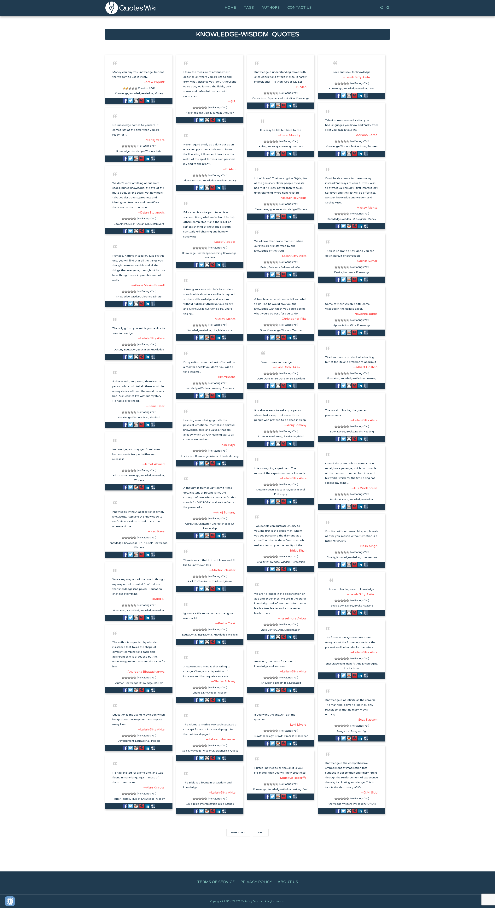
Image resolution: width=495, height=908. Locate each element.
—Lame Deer (155, 406)
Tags (249, 7)
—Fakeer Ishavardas (221, 739)
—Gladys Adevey (223, 681)
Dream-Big (281, 682)
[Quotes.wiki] (130, 7)
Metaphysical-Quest (225, 750)
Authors (270, 7)
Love (372, 88)
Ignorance (276, 209)
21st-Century (269, 629)
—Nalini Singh (367, 546)
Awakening (275, 436)
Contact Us (299, 7)
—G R (232, 101)
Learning (371, 378)
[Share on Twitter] (130, 100)
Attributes (191, 523)
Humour (343, 499)
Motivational (358, 146)
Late (158, 151)
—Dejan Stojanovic (151, 212)
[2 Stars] (127, 88)
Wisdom (139, 480)
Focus (228, 581)
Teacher (297, 330)
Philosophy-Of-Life (364, 803)
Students (228, 388)
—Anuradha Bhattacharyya (145, 672)
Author (119, 683)
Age (280, 629)
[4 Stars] (133, 88)
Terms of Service (216, 882)
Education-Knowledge (150, 349)
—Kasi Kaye (227, 445)
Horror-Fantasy (122, 798)
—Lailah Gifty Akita (356, 77)
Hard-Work (133, 610)
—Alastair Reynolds (292, 198)
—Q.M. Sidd (369, 792)
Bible (189, 803)
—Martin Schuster (222, 570)
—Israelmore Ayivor (292, 618)
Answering (267, 682)
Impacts (155, 740)
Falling (262, 146)
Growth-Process (284, 736)
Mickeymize (360, 219)
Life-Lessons (369, 557)
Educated (295, 682)
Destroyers (157, 224)
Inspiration (187, 456)
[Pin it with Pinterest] (141, 100)
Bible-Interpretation (205, 803)
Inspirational (205, 634)
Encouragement (335, 663)
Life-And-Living (229, 456)
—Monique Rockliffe (291, 778)
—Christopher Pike (292, 319)
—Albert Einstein (365, 367)
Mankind (155, 417)
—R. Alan (300, 87)
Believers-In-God (291, 267)
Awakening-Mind (294, 436)
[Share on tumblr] (153, 100)
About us (288, 882)
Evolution (228, 112)
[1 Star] (124, 88)
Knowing (273, 146)
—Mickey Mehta (365, 208)
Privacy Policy (256, 882)
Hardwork (349, 272)
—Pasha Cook (225, 623)
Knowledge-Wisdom (142, 93)
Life (215, 330)
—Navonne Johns (364, 314)
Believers (274, 267)
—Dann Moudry (289, 135)
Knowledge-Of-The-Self (138, 543)
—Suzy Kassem (366, 720)
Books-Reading (364, 431)
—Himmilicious (225, 377)
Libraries (147, 296)
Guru (263, 330)
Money (159, 93)
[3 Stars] (130, 88)
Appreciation (341, 325)
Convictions (259, 98)
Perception (298, 562)
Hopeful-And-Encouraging (361, 663)
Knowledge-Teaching (209, 253)
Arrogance (342, 731)
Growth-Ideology (263, 736)
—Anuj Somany (295, 425)
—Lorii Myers (296, 725)
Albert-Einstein (192, 180)
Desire (338, 272)
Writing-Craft (301, 789)
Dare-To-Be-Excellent (292, 378)
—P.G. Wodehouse (364, 488)
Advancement (194, 112)
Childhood (218, 581)
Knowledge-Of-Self (151, 683)
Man (145, 417)
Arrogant (356, 731)
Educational (282, 489)
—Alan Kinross (154, 787)
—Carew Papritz (153, 82)
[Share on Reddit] (136, 100)
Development (126, 740)
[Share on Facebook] (125, 100)
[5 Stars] (136, 88)
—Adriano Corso (365, 135)
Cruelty (331, 557)
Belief (263, 267)
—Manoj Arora (154, 140)
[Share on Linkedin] (147, 100)
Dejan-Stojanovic (138, 224)
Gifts (353, 325)
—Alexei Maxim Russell (148, 285)
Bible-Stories (226, 803)
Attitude (263, 436)
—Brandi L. (157, 599)
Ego (365, 731)
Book (334, 605)
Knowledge (121, 93)
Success (372, 146)
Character (204, 523)
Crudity (261, 562)
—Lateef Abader (224, 242)
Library (157, 296)
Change (197, 692)
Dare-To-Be (271, 378)
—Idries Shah (296, 551)
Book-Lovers (337, 431)
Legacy (232, 180)
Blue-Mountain (213, 112)
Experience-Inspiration (281, 98)
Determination (265, 489)
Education (130, 349)
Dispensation (292, 629)
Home (230, 7)
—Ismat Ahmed (153, 464)
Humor (136, 798)
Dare (260, 378)
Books (350, 431)
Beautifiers (120, 224)
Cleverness (261, 209)
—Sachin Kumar (366, 261)
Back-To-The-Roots (199, 581)
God (184, 750)
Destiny (118, 349)
